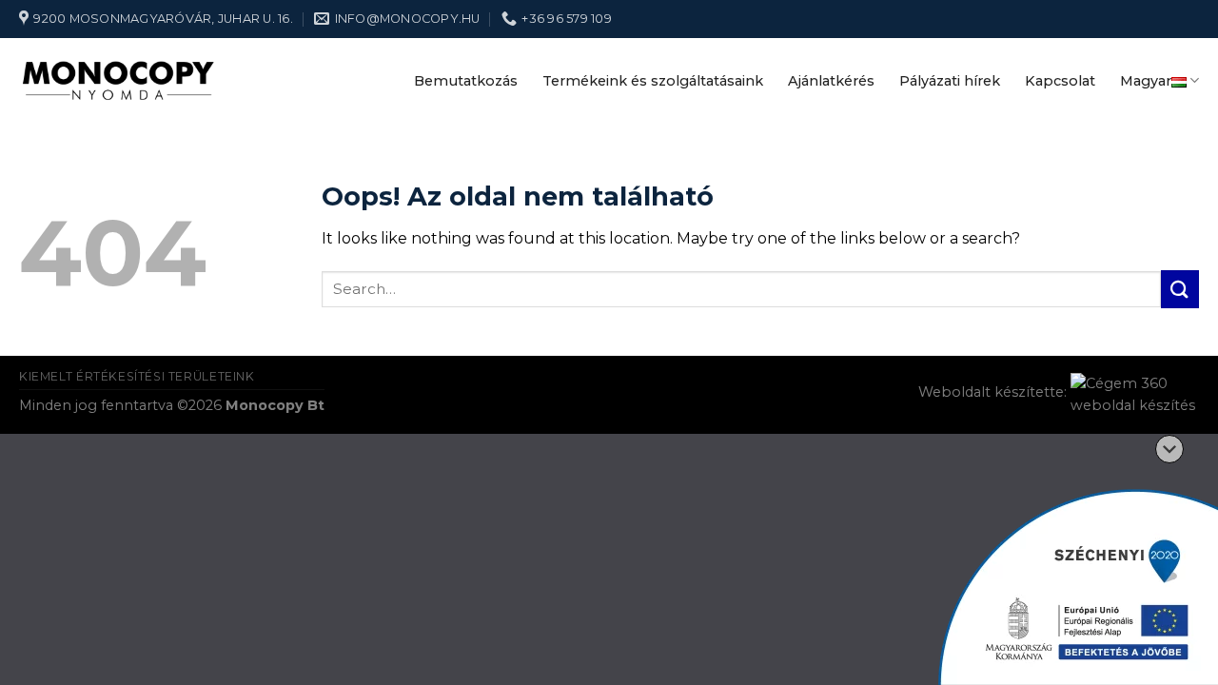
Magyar (1145, 80)
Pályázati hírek (949, 80)
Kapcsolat (1060, 80)
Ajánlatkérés (831, 80)
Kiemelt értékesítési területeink (137, 376)
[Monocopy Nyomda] (119, 81)
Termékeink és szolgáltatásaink (652, 80)
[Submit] (1180, 288)
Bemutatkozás (466, 80)
